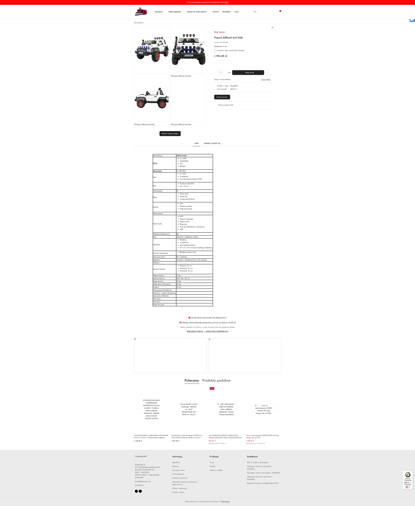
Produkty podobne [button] (216, 380)
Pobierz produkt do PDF (225, 105)
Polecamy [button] (192, 380)
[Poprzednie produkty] (138, 406)
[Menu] (411, 472)
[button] (159, 12)
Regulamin (176, 462)
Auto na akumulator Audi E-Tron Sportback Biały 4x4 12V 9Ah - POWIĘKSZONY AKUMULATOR (263, 436)
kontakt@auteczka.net (142, 481)
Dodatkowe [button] (252, 456)
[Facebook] (136, 491)
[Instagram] (140, 491)
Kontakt (212, 466)
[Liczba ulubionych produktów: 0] (274, 11)
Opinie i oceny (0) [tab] (212, 143)
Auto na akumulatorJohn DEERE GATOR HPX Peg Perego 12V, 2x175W (225, 436)
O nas (212, 462)
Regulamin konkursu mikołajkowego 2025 (262, 483)
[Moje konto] (270, 11)
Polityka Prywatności (179, 478)
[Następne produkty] (276, 406)
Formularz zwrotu (178, 470)
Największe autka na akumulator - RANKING (263, 473)
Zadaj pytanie (222, 97)
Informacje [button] (177, 456)
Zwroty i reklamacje (179, 488)
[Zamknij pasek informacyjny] (280, 2)
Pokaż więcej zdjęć (170, 133)
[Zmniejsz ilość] (216, 72)
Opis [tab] (197, 143)
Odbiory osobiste (216, 470)
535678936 (139, 485)
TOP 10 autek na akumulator (257, 462)
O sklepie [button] (214, 456)
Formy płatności (178, 474)
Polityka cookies (178, 492)
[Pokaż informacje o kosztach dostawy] (238, 89)
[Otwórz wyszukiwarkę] (266, 11)
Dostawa (175, 466)
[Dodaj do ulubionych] (269, 72)
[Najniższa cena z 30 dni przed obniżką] (205, 443)
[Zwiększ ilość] (225, 72)
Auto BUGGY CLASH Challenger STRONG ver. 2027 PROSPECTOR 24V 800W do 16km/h (149, 436)
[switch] (408, 487)
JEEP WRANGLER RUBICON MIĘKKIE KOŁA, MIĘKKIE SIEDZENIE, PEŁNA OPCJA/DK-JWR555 (187, 436)
